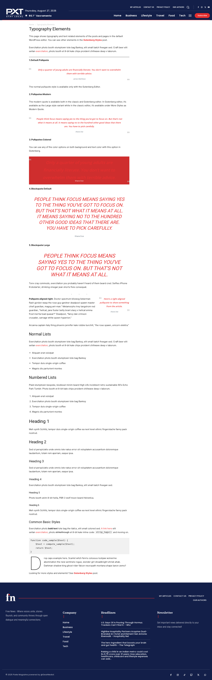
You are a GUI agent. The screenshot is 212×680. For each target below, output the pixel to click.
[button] (187, 7)
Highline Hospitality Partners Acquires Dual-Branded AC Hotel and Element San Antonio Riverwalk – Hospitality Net (124, 634)
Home (31, 24)
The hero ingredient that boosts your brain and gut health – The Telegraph (123, 644)
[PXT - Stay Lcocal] (11, 13)
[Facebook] (198, 7)
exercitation (42, 51)
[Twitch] (191, 675)
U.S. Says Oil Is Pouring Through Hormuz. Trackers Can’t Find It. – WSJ (122, 623)
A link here (106, 528)
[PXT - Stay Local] (11, 597)
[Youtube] (208, 7)
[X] (205, 7)
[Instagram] (201, 7)
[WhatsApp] (205, 675)
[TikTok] (184, 675)
